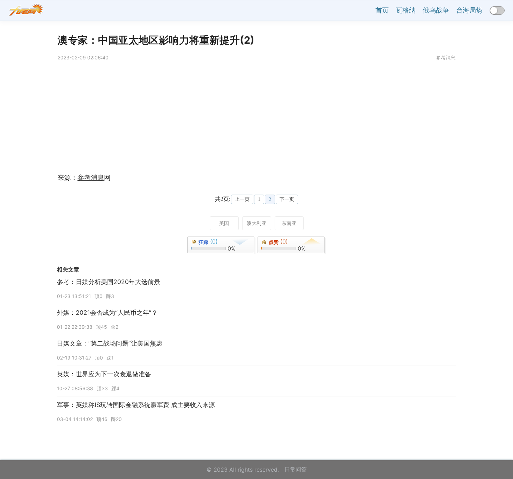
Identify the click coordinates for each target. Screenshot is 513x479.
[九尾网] (25, 10)
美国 (224, 223)
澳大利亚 (256, 223)
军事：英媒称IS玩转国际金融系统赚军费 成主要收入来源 (136, 404)
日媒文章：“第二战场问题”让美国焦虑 (109, 343)
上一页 (242, 199)
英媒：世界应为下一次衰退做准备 (104, 374)
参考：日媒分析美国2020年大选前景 (108, 281)
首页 (382, 10)
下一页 (287, 199)
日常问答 (295, 469)
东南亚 (289, 223)
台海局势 (469, 10)
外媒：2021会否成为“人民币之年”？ (107, 312)
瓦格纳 (406, 10)
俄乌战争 (436, 10)
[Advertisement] (267, 118)
